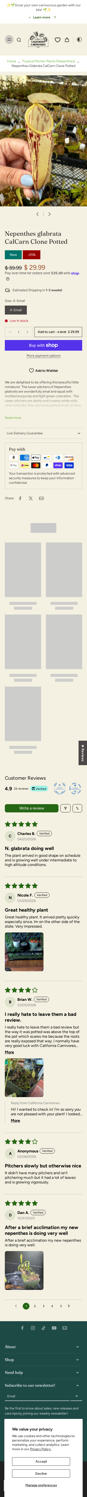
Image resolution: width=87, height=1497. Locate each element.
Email (11, 1396)
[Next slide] (49, 214)
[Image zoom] (43, 140)
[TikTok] (43, 1328)
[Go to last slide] (37, 214)
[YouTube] (54, 1328)
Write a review (31, 808)
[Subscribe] (76, 1396)
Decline (41, 1473)
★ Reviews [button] (83, 752)
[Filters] (65, 808)
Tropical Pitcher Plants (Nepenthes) (48, 61)
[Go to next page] (70, 1306)
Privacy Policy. (40, 1449)
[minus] (10, 332)
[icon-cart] (67, 39)
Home (11, 61)
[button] (58, 332)
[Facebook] (22, 1328)
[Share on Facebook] (20, 498)
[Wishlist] (57, 40)
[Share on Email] (41, 498)
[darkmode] (77, 39)
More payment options (43, 355)
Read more (13, 418)
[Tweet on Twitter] (30, 498)
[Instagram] (33, 1328)
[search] (19, 39)
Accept (41, 1461)
